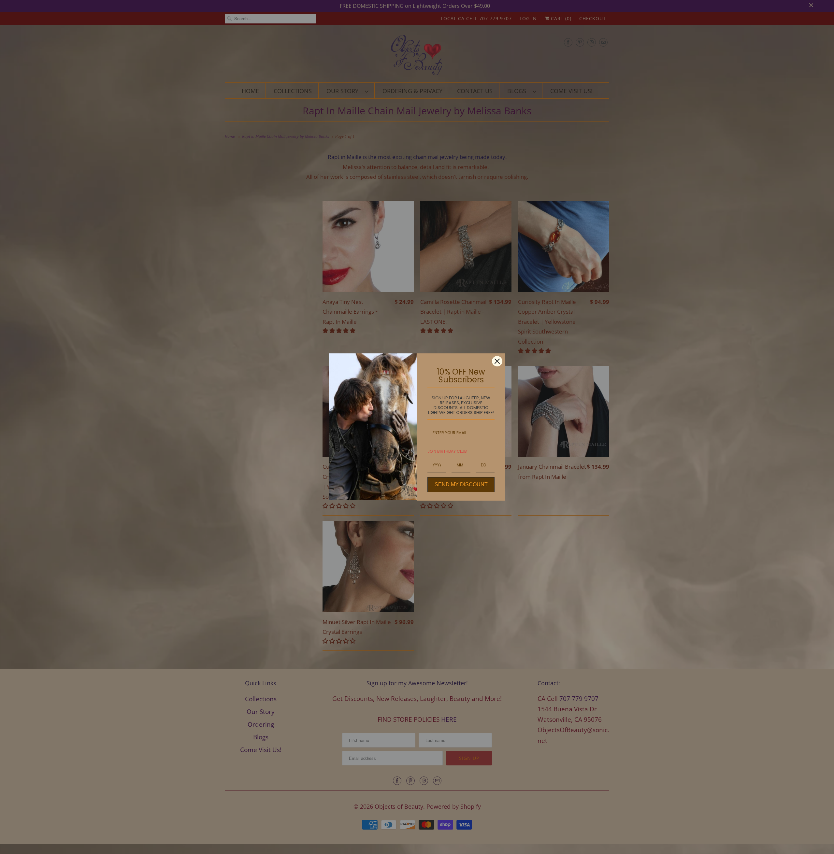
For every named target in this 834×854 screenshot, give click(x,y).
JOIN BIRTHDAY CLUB (447, 451)
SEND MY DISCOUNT (461, 484)
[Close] (497, 361)
